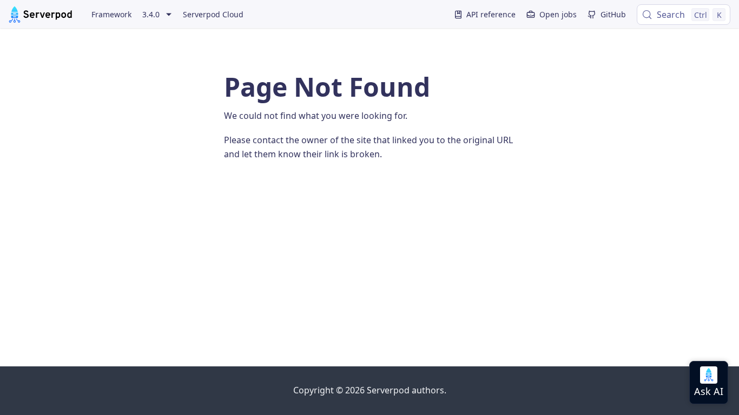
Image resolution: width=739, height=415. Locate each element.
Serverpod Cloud (213, 14)
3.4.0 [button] (151, 14)
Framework (111, 14)
